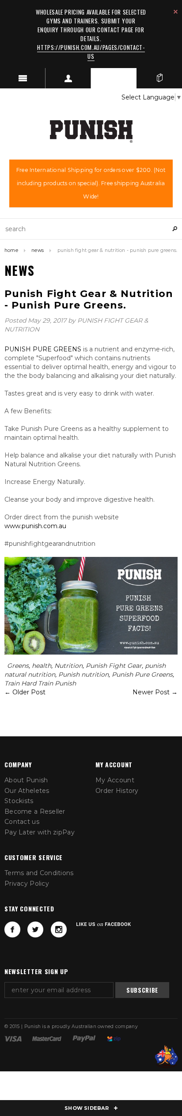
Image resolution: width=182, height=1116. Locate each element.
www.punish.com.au (35, 526)
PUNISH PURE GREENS (42, 349)
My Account (114, 780)
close (176, 12)
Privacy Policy (26, 883)
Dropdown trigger (68, 78)
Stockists (19, 801)
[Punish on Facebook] (12, 929)
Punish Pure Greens (142, 674)
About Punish (26, 780)
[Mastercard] (46, 1038)
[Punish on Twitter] (35, 929)
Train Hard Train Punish (40, 683)
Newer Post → (155, 692)
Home (11, 250)
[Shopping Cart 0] (159, 78)
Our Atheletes (26, 791)
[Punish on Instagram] (59, 929)
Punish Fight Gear (114, 666)
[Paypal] (84, 1038)
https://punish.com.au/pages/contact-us (90, 52)
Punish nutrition (83, 674)
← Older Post (25, 692)
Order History (117, 791)
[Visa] (13, 1038)
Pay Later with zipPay (39, 832)
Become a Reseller (34, 811)
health (41, 666)
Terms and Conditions (39, 873)
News (37, 250)
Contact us (21, 822)
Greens (18, 666)
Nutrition (68, 666)
